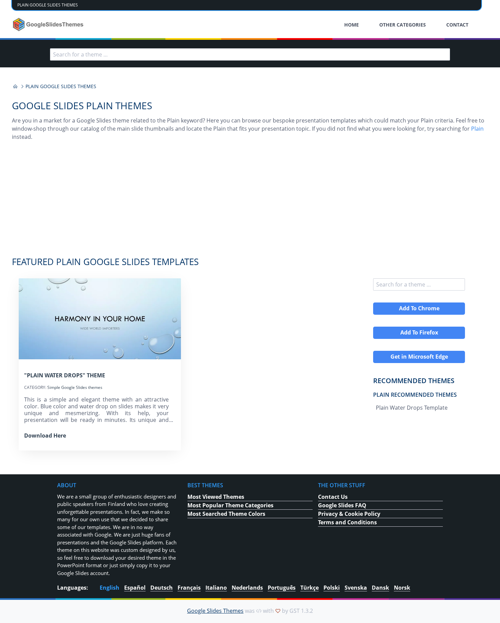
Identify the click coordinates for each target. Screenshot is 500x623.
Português (282, 587)
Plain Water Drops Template (412, 407)
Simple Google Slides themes (74, 387)
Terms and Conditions (347, 522)
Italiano (216, 587)
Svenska (356, 587)
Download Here (45, 435)
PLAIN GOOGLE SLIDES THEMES (47, 5)
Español (135, 587)
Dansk (380, 587)
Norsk (402, 587)
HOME (351, 24)
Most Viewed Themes (215, 497)
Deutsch (161, 587)
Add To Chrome (419, 308)
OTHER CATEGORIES (402, 24)
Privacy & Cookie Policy (349, 514)
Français (189, 587)
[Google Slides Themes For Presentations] (15, 86)
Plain (477, 128)
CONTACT (457, 24)
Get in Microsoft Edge (419, 356)
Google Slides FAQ (342, 505)
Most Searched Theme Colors (226, 514)
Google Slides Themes (215, 610)
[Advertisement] (250, 202)
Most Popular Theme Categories (230, 505)
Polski (331, 587)
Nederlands (247, 587)
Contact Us (333, 497)
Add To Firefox (419, 332)
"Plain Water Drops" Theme (64, 375)
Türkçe (309, 587)
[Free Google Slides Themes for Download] (48, 24)
